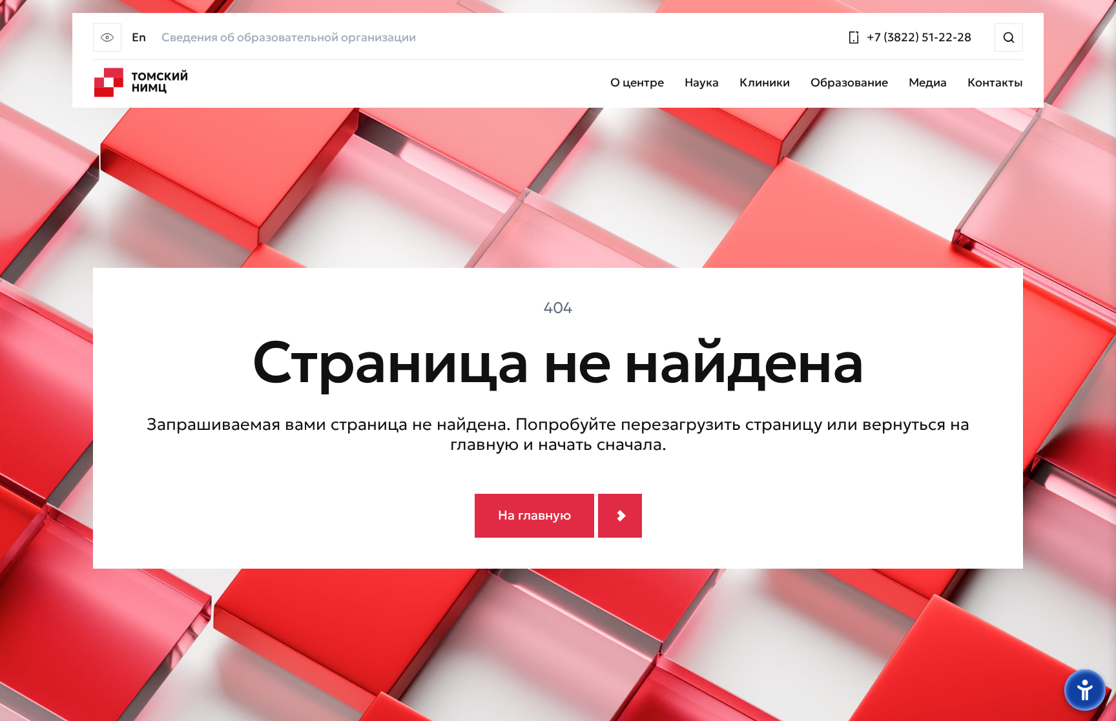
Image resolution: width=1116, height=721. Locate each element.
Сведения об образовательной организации (288, 37)
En (139, 37)
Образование (849, 83)
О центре (637, 83)
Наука (702, 83)
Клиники (764, 83)
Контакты (995, 83)
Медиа (928, 83)
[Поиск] (1009, 37)
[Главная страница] (141, 82)
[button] (107, 37)
